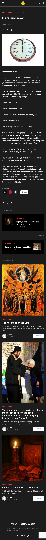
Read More (38, 336)
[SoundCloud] (22, 536)
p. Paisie (9, 335)
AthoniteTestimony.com (23, 524)
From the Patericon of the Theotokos (21, 487)
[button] (3, 3)
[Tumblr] (24, 536)
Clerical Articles (7, 13)
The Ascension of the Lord (15, 322)
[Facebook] (18, 536)
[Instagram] (28, 536)
